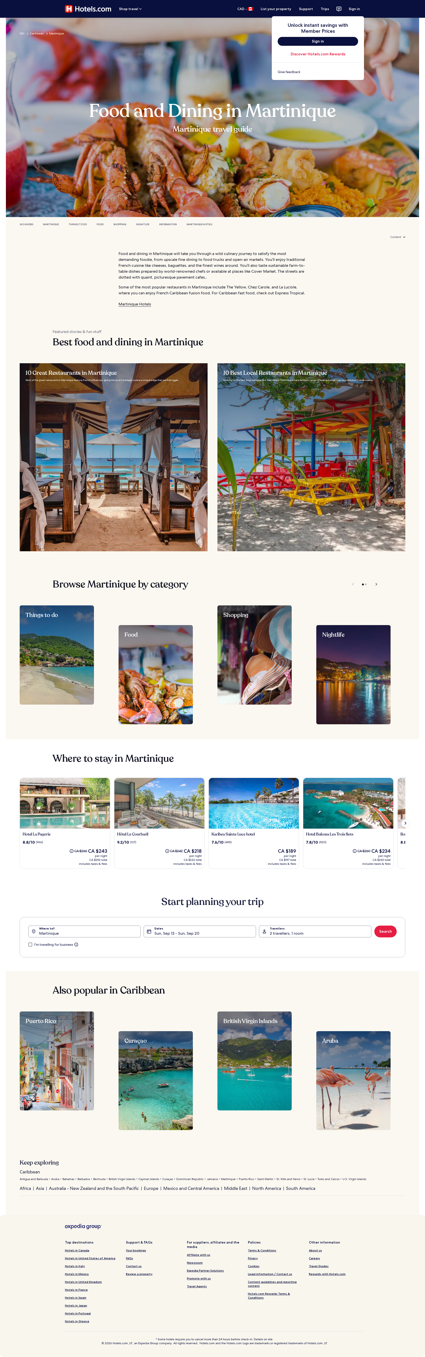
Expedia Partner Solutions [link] (205, 1270)
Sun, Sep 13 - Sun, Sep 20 (176, 933)
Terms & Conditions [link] (262, 1250)
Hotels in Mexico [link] (77, 1274)
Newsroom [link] (195, 1262)
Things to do (78, 224)
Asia (40, 1188)
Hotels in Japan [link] (76, 1305)
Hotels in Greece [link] (77, 1321)
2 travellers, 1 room (287, 933)
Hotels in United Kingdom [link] (83, 1282)
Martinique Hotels (199, 224)
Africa (25, 1188)
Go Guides (26, 224)
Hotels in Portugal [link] (78, 1313)
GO (22, 33)
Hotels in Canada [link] (77, 1250)
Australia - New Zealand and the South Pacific (94, 1188)
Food (100, 224)
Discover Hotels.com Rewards (318, 54)
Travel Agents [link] (197, 1286)
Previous (353, 584)
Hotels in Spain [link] (75, 1297)
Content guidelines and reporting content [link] (272, 1284)
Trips (325, 9)
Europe (151, 1188)
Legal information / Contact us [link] (270, 1274)
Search (385, 931)
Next (374, 584)
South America (300, 1188)
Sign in (354, 9)
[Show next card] (405, 823)
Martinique (56, 33)
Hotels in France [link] (76, 1290)
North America (266, 1188)
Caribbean (37, 33)
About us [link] (315, 1250)
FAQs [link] (129, 1258)
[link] (318, 72)
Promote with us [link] (199, 1278)
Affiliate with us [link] (198, 1255)
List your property (276, 9)
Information (168, 224)
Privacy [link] (253, 1258)
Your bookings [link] (136, 1250)
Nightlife (142, 224)
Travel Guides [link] (319, 1266)
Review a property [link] (139, 1274)
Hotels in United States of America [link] (90, 1258)
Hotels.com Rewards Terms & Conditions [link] (269, 1295)
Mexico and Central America (191, 1188)
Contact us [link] (134, 1266)
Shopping (119, 224)
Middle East (235, 1188)
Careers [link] (314, 1258)
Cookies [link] (253, 1266)
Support (306, 9)
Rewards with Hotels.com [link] (327, 1274)
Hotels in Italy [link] (75, 1266)
